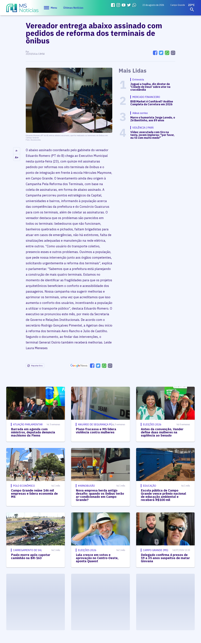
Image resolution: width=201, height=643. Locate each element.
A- (17, 150)
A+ (16, 157)
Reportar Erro (37, 365)
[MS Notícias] (22, 9)
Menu (54, 7)
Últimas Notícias (73, 7)
